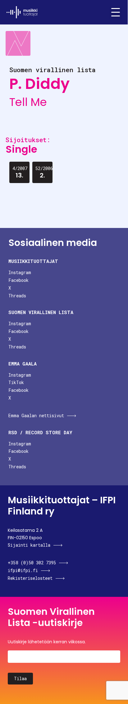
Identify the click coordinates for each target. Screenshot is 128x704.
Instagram (19, 272)
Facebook (18, 280)
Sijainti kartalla (29, 545)
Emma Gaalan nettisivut (36, 415)
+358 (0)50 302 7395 (32, 563)
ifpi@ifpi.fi (23, 570)
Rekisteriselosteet (30, 578)
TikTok (16, 382)
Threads (17, 296)
